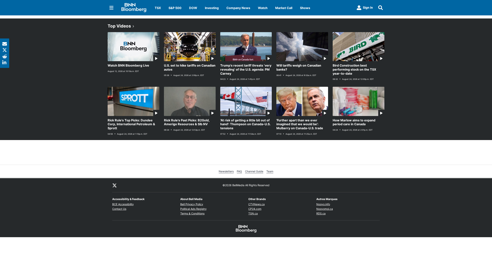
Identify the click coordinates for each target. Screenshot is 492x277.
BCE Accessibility (123, 204)
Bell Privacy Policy (191, 204)
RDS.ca (321, 213)
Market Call (283, 8)
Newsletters (226, 171)
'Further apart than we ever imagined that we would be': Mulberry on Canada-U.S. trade (299, 124)
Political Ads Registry (193, 208)
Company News (238, 8)
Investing (212, 8)
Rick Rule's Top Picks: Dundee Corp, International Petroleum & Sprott (131, 124)
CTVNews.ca (256, 204)
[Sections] (111, 8)
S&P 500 (175, 8)
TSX (158, 8)
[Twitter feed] (114, 185)
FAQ (239, 171)
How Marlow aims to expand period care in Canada (354, 122)
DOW (193, 8)
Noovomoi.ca (324, 208)
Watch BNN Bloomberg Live (128, 65)
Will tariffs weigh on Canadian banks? (298, 67)
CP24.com (254, 208)
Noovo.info (323, 204)
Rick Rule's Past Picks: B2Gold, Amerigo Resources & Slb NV (187, 122)
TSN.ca (253, 213)
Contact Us (119, 208)
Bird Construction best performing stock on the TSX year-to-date (354, 69)
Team (269, 171)
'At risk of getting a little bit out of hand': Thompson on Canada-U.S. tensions (245, 124)
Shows (305, 8)
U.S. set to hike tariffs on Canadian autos (189, 67)
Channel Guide (254, 171)
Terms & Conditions (192, 213)
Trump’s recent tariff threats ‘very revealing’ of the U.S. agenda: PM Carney (245, 69)
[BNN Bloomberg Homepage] (133, 7)
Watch (263, 8)
